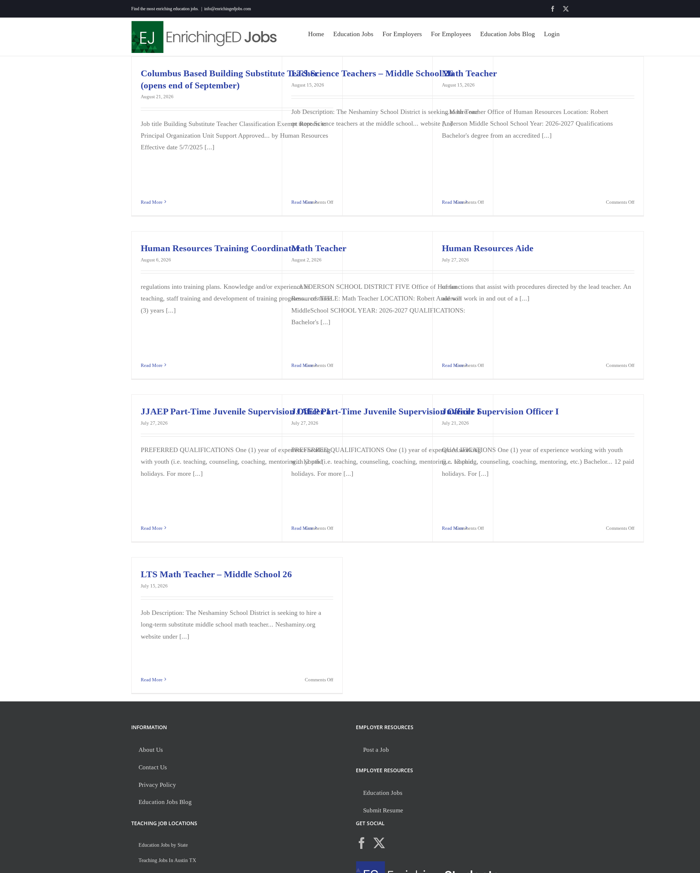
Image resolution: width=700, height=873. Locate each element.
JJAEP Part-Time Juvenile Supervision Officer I (235, 411)
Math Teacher (469, 73)
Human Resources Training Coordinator (220, 248)
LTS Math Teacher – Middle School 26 (216, 574)
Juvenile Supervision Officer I (500, 411)
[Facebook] (362, 843)
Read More (152, 202)
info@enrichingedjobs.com (227, 8)
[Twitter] (379, 843)
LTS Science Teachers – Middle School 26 (372, 73)
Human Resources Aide (487, 248)
